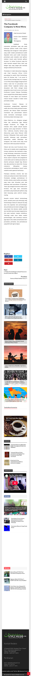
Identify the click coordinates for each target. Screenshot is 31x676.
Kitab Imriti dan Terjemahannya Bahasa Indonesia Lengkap (16, 462)
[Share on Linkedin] (18, 260)
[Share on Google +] (8, 260)
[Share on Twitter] (18, 256)
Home (6, 19)
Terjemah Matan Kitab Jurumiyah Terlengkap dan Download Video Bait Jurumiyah (17, 454)
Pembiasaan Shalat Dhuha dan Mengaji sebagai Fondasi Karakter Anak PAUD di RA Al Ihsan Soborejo (15, 509)
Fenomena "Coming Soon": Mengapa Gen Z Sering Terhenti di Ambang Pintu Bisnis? (15, 300)
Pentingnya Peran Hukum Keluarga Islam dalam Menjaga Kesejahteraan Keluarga (17, 520)
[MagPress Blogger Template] (15, 7)
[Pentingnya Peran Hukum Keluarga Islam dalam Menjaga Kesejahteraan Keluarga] (7, 523)
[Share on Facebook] (8, 256)
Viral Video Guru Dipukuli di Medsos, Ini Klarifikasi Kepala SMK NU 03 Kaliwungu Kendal (18, 588)
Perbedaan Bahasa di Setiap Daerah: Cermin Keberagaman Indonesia (14, 400)
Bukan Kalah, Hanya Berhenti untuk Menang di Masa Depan (14, 342)
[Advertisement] (15, 241)
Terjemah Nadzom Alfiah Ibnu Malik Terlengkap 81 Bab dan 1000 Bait (18, 446)
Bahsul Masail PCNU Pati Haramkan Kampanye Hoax (17, 572)
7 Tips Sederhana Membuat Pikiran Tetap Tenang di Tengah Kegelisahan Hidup (15, 383)
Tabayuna (14, 674)
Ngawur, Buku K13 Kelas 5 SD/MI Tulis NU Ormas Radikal (18, 579)
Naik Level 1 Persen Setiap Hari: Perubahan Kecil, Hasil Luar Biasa (13, 317)
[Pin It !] (8, 263)
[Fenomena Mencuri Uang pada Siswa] (7, 530)
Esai (9, 19)
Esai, (18, 30)
